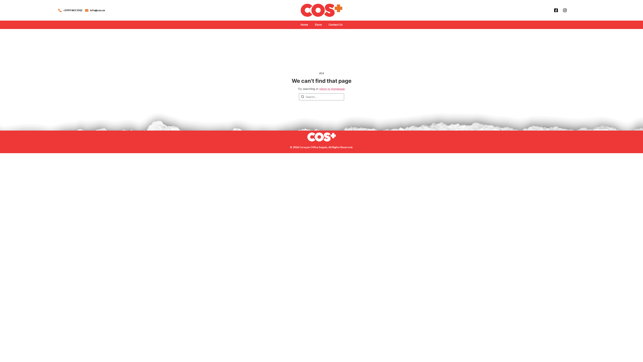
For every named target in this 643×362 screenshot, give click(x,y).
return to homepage (332, 88)
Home (304, 24)
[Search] (302, 97)
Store (318, 24)
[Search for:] (321, 96)
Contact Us (336, 24)
